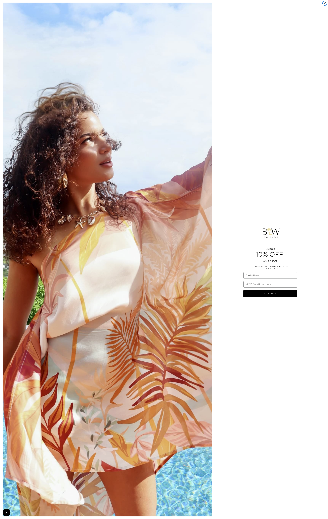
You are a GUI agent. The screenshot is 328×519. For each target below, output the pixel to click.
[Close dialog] (324, 3)
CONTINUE (270, 293)
